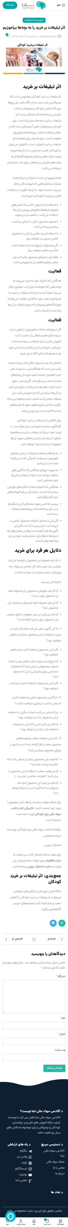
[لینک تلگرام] (53, 923)
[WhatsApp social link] (61, 923)
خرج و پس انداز (37, 20)
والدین (27, 20)
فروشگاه (10, 5)
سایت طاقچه (54, 861)
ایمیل (61, 1034)
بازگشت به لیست (34, 939)
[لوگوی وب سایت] (34, 5)
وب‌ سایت (60, 1050)
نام (62, 1018)
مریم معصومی (48, 36)
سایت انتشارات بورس (39, 866)
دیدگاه (60, 976)
